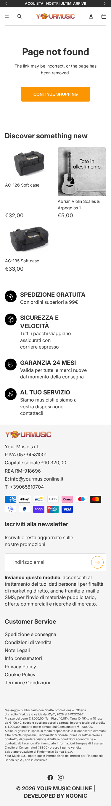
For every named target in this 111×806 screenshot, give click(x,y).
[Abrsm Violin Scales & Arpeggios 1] (82, 171)
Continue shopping (55, 94)
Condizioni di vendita (28, 643)
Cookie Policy (20, 674)
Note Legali (17, 651)
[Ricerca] (19, 16)
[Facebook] (50, 777)
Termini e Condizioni (27, 682)
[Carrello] (103, 16)
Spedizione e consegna (30, 634)
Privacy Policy (20, 666)
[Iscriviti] (97, 562)
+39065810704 (27, 487)
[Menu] (7, 16)
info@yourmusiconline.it (36, 479)
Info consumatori (23, 659)
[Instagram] (60, 777)
